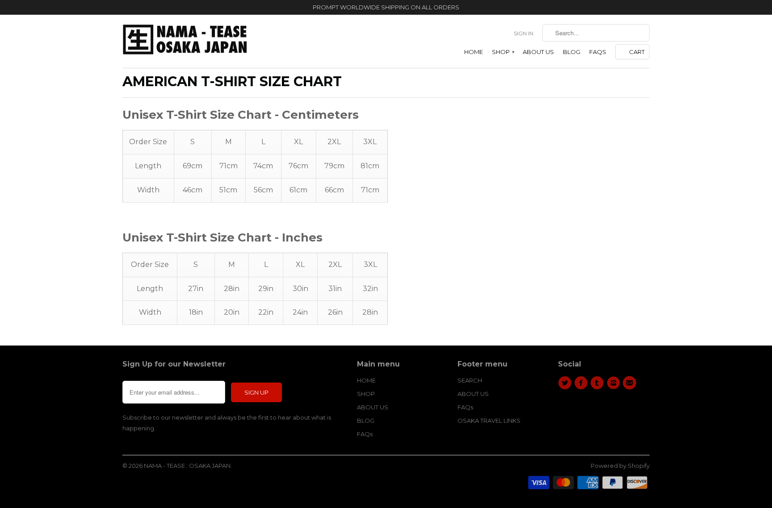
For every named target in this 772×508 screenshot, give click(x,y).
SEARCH (469, 380)
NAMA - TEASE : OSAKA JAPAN (187, 465)
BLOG (571, 51)
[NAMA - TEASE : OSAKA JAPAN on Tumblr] (599, 383)
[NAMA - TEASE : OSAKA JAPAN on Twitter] (566, 383)
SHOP (503, 51)
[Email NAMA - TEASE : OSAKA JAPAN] (631, 383)
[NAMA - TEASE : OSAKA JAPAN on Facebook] (582, 383)
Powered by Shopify (620, 465)
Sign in (523, 33)
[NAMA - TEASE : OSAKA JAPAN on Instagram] (615, 383)
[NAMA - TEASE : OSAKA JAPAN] (185, 41)
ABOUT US (538, 51)
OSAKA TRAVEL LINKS (488, 420)
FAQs (597, 51)
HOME (473, 51)
